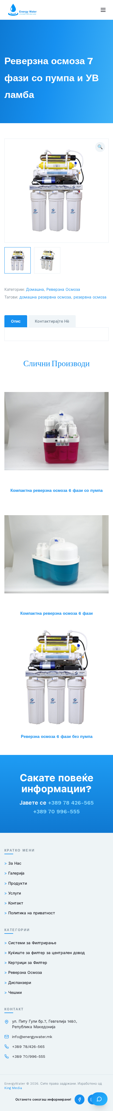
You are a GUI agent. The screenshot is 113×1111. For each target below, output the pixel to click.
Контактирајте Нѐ (52, 321)
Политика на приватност (29, 913)
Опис (16, 321)
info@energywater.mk (32, 1036)
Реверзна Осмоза (63, 289)
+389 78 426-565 (71, 802)
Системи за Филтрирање (30, 943)
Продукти (15, 883)
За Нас (12, 863)
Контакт (13, 903)
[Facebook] (79, 1099)
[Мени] (103, 9)
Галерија (14, 873)
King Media (13, 1088)
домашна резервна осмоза (45, 297)
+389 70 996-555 (56, 811)
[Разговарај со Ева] (99, 1099)
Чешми (13, 992)
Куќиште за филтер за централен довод (44, 953)
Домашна (35, 289)
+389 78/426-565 (28, 1046)
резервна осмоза (90, 297)
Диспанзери (17, 982)
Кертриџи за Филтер (25, 962)
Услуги (12, 893)
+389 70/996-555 (28, 1056)
